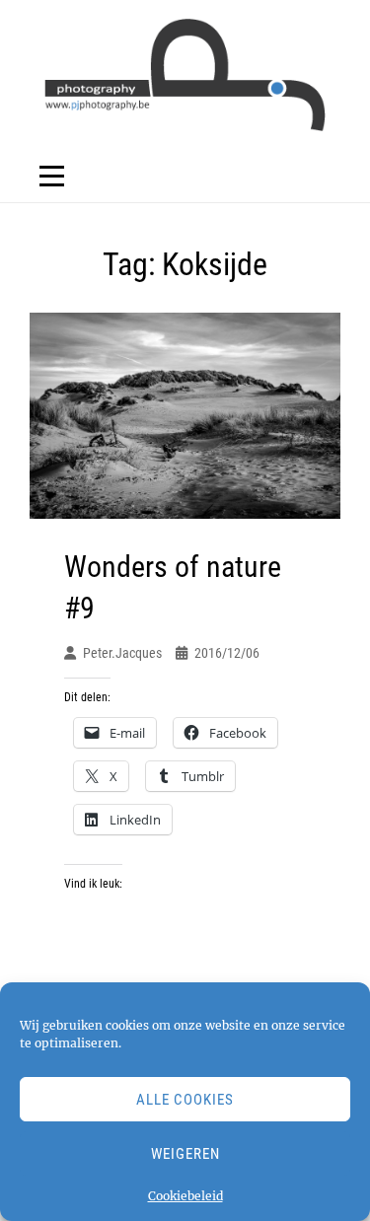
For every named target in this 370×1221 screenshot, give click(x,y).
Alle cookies (185, 1100)
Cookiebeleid (185, 1195)
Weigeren (185, 1154)
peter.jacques (122, 653)
